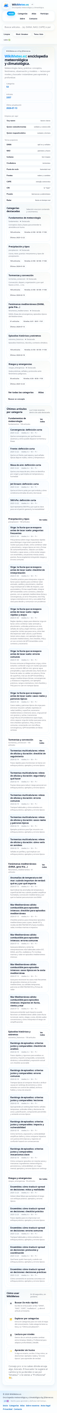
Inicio (11, 13)
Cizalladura (28, 163)
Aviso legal (45, 1405)
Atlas (34, 13)
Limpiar (7, 34)
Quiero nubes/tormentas (28, 127)
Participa (44, 13)
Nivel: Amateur (22, 34)
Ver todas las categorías (21, 392)
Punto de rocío (28, 169)
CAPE (28, 182)
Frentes (28, 175)
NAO (28, 151)
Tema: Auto (38, 34)
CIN (28, 188)
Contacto (33, 18)
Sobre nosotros (32, 1405)
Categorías (22, 13)
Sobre (22, 18)
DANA (28, 145)
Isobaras (28, 157)
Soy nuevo (28, 121)
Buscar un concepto (16, 399)
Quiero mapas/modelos (28, 133)
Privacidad (7, 1409)
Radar (28, 200)
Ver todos (42, 420)
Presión (28, 194)
